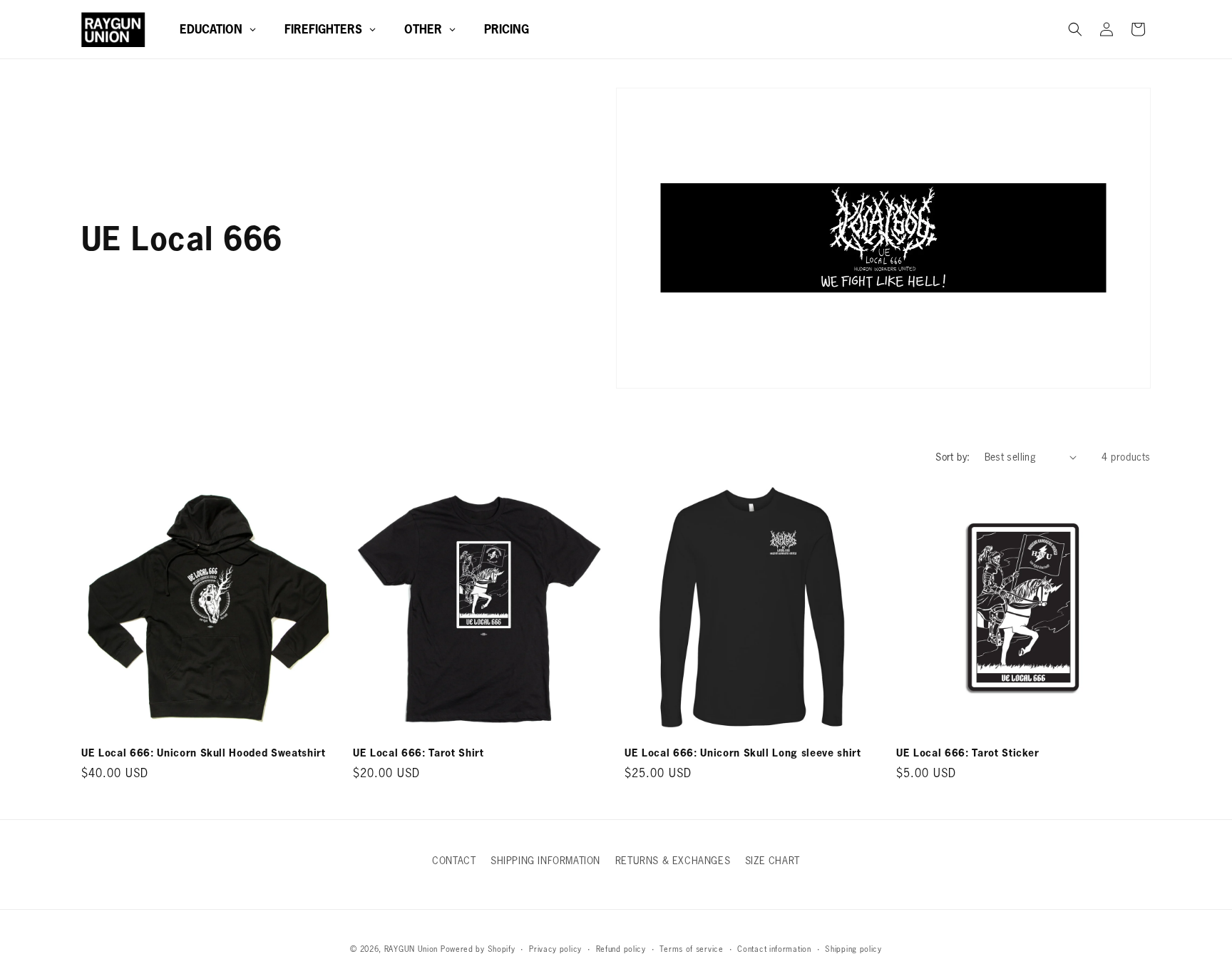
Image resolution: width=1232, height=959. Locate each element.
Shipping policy (853, 949)
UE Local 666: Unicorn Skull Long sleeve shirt (743, 753)
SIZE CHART (772, 860)
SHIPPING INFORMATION (545, 860)
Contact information (774, 949)
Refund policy (621, 949)
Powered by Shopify (478, 949)
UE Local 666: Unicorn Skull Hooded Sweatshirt (203, 753)
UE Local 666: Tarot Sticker (968, 753)
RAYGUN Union (411, 949)
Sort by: (952, 457)
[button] (1075, 29)
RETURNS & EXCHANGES (672, 860)
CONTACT (454, 860)
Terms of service (691, 949)
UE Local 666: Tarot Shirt (418, 753)
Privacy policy (555, 949)
